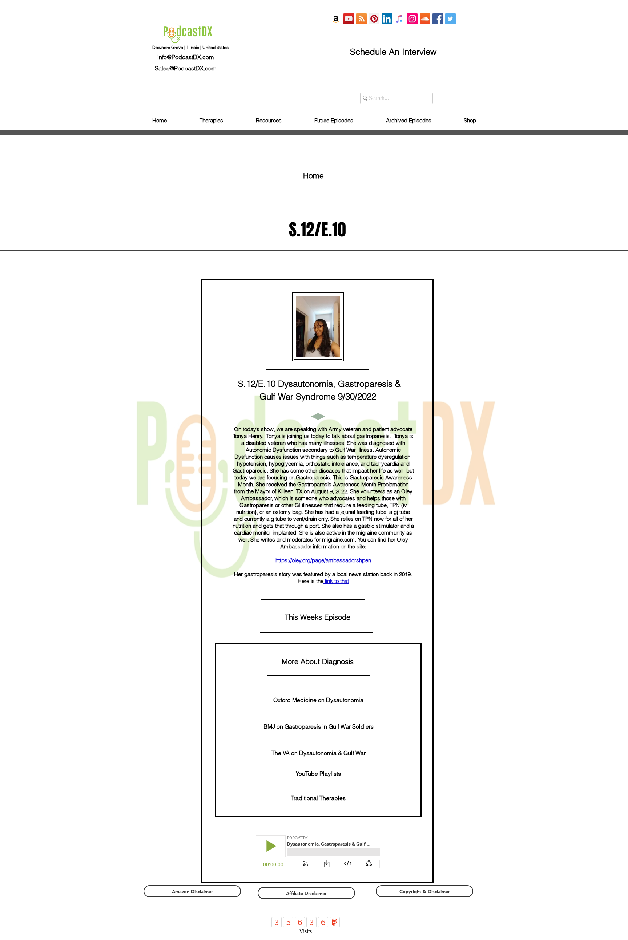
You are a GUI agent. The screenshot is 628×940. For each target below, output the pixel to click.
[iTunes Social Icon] (399, 18)
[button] (318, 661)
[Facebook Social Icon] (437, 18)
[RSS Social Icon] (361, 18)
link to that (336, 581)
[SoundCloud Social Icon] (425, 18)
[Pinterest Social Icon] (374, 18)
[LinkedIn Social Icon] (387, 18)
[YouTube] (348, 18)
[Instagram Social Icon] (412, 18)
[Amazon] (336, 18)
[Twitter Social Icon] (450, 18)
